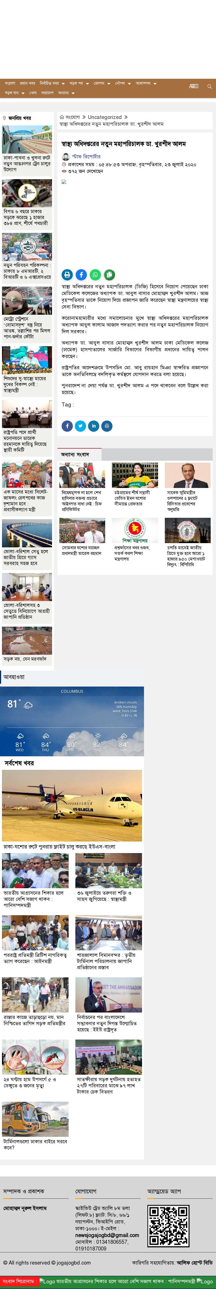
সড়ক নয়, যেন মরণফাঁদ (25, 659)
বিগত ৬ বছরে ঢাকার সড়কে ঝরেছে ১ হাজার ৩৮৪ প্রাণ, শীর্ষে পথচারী (26, 217)
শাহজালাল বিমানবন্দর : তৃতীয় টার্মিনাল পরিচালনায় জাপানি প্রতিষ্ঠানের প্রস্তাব (106, 961)
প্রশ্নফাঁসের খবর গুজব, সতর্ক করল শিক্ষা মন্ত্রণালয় (132, 553)
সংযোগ (10, 83)
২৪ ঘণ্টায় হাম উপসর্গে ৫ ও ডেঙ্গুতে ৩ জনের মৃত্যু (30, 1082)
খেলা (33, 93)
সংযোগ (72, 117)
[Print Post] (67, 274)
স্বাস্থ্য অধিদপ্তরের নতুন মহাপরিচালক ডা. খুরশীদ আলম (111, 124)
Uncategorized (105, 117)
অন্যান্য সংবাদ (75, 455)
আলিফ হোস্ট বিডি (194, 1263)
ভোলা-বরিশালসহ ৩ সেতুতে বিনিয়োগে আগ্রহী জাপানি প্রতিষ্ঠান (27, 611)
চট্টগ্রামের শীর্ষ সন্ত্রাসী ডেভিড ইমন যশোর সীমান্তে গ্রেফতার (132, 498)
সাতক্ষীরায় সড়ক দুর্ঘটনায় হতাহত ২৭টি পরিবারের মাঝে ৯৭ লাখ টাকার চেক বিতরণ (109, 1085)
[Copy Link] (109, 274)
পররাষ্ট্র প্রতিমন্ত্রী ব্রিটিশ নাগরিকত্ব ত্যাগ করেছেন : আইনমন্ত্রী (35, 958)
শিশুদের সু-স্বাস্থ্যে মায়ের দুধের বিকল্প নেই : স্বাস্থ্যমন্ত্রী (25, 384)
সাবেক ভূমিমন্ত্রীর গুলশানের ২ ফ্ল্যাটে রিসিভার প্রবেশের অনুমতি (182, 501)
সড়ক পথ (76, 83)
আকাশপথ (143, 83)
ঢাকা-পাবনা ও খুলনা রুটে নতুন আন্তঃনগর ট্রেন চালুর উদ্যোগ (27, 164)
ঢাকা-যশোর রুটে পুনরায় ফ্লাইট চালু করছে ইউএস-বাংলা (59, 846)
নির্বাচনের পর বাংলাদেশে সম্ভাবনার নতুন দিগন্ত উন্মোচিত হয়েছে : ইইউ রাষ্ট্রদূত (107, 1023)
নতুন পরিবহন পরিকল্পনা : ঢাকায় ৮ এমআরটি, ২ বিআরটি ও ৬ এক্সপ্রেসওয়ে (27, 271)
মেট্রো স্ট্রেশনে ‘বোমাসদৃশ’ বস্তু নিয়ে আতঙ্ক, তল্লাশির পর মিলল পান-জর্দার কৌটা (27, 328)
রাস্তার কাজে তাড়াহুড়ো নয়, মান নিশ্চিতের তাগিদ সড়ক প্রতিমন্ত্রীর (35, 1020)
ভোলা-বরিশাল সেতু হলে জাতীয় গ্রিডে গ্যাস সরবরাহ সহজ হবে (26, 557)
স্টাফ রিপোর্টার (86, 157)
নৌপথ (120, 83)
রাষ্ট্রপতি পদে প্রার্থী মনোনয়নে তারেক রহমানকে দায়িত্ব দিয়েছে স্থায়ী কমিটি (25, 441)
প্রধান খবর (27, 83)
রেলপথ (99, 83)
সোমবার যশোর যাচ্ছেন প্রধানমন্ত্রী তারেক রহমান (81, 550)
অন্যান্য (63, 93)
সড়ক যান (12, 93)
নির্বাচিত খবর (49, 83)
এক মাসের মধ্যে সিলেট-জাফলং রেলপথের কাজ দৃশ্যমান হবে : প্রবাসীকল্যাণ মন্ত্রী (26, 501)
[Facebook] (67, 426)
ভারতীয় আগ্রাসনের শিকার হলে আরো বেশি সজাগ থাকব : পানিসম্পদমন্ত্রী (34, 899)
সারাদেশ (47, 93)
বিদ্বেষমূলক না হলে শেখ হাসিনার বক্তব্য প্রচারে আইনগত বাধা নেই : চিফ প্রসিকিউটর (82, 501)
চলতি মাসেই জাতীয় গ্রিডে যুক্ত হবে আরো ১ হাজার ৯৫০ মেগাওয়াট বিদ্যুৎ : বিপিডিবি (186, 556)
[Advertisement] (108, 39)
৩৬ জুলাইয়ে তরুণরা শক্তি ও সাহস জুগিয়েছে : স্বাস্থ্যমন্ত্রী (104, 896)
